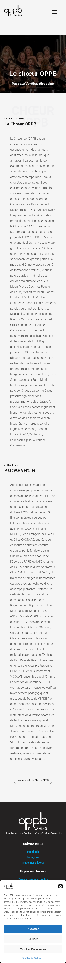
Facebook (33, 851)
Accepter (32, 929)
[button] (60, 886)
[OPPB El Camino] (9, 886)
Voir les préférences (33, 949)
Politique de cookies (31, 958)
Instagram (33, 857)
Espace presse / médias (33, 879)
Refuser (33, 939)
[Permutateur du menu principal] (55, 12)
